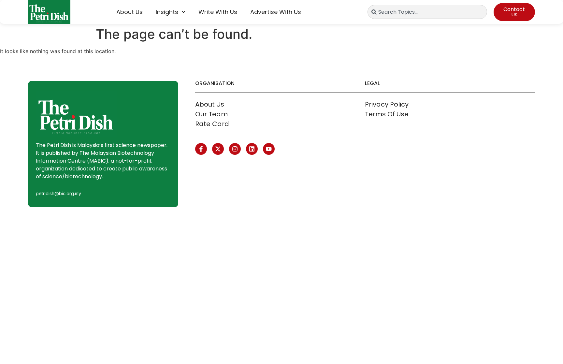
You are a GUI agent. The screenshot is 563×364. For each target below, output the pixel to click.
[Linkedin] (252, 149)
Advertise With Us (275, 12)
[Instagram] (235, 149)
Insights (167, 12)
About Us (129, 12)
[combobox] (427, 12)
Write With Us (217, 12)
